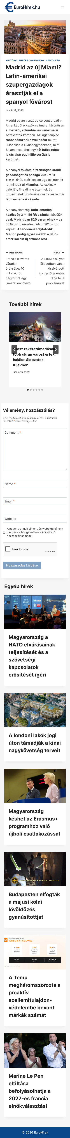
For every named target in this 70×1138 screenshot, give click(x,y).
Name (10, 484)
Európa (23, 60)
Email (9, 501)
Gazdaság (37, 60)
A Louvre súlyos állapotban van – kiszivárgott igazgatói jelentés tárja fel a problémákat (51, 268)
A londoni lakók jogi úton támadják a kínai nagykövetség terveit (35, 742)
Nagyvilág (53, 60)
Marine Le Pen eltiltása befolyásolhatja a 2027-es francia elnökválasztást (30, 1091)
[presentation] (35, 612)
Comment (12, 432)
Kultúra (11, 60)
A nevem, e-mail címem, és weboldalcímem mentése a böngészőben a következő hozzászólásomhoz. (35, 532)
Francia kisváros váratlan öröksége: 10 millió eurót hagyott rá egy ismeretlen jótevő (18, 268)
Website (10, 519)
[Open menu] (62, 7)
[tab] (28, 390)
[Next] (56, 349)
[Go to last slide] (14, 349)
